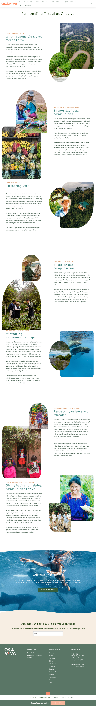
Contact (33, 697)
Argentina (52, 653)
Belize (51, 655)
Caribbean (52, 658)
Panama (51, 680)
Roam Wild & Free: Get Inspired (34, 656)
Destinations (25, 2)
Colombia (52, 664)
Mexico (51, 674)
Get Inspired (71, 2)
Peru (50, 683)
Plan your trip (48, 589)
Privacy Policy (44, 697)
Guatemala (52, 672)
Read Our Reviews (33, 653)
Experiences (42, 2)
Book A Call (58, 703)
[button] (92, 3)
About (25, 697)
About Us (56, 2)
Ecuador (52, 669)
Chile (51, 661)
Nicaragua (52, 677)
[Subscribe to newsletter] (61, 633)
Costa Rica (52, 666)
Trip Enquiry (25, 5)
